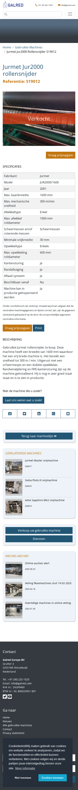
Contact (7, 729)
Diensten (39, 539)
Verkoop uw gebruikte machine (39, 530)
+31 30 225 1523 (45, 5)
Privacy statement (13, 733)
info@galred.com (68, 5)
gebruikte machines (28, 47)
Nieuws (7, 721)
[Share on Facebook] (10, 413)
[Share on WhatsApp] (53, 413)
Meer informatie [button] (25, 768)
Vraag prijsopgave (60, 155)
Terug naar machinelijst (37, 436)
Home (7, 47)
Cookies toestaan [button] (52, 777)
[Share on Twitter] (24, 413)
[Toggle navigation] (70, 14)
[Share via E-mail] (68, 413)
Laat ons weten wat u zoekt (23, 400)
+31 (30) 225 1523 (18, 679)
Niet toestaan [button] (23, 777)
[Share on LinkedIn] (39, 413)
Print (38, 328)
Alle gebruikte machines (17, 725)
